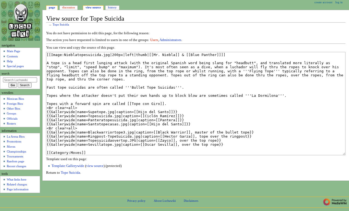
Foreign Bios (15, 103)
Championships (16, 151)
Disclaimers (191, 200)
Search (6, 73)
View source (93, 7)
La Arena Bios (16, 136)
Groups (11, 113)
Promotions (14, 141)
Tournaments (15, 156)
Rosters (11, 123)
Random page (15, 161)
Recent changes (16, 166)
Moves (11, 146)
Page (52, 7)
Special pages (15, 66)
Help (10, 61)
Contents (12, 56)
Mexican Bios (15, 98)
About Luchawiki (165, 200)
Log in (339, 2)
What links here (16, 179)
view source (95, 166)
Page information (18, 189)
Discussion (68, 7)
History (112, 7)
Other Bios (13, 108)
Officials (12, 118)
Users (154, 40)
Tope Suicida (61, 24)
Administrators (170, 40)
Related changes (17, 184)
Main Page (13, 51)
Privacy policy (136, 200)
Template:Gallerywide (68, 166)
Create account (323, 2)
